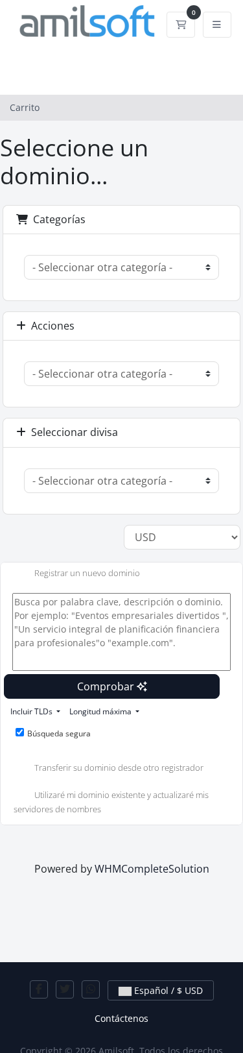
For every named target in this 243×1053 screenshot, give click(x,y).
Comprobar (107, 686)
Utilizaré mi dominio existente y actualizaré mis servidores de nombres (111, 802)
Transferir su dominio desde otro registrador (118, 767)
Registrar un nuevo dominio (87, 573)
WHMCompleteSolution (152, 869)
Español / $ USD (167, 990)
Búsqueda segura (59, 733)
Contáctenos (121, 1018)
